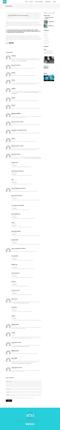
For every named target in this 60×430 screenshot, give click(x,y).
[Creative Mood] (45, 22)
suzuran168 (14, 307)
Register (13, 88)
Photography (46, 41)
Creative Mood (51, 21)
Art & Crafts (15, 14)
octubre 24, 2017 (10, 14)
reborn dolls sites (15, 273)
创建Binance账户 (15, 350)
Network (45, 53)
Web (52, 53)
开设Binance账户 (15, 324)
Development (46, 38)
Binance (13, 105)
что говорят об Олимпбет (17, 205)
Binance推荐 (14, 358)
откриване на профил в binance (19, 130)
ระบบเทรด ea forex (15, 290)
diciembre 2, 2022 (47, 19)
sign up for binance (15, 65)
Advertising (45, 50)
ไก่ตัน (12, 179)
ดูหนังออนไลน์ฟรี (14, 239)
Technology (46, 43)
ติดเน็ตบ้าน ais (14, 264)
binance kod (14, 298)
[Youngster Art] (45, 26)
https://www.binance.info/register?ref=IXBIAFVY (21, 346)
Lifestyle (45, 40)
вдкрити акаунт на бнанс (17, 145)
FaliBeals (13, 55)
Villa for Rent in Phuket (16, 195)
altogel (13, 315)
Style (47, 53)
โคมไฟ (12, 222)
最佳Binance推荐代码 (16, 113)
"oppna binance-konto (16, 367)
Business (45, 35)
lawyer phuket (14, 255)
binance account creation (17, 121)
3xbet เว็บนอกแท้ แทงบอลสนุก (17, 171)
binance (13, 72)
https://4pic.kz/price (16, 231)
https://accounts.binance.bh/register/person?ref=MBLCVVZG (21, 363)
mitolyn (13, 332)
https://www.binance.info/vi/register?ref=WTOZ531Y (32, 158)
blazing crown (14, 162)
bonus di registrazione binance (18, 188)
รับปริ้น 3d (13, 281)
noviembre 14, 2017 (51, 22)
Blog (44, 33)
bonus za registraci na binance (18, 248)
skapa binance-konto (16, 342)
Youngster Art (51, 25)
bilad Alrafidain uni (15, 214)
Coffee (51, 50)
